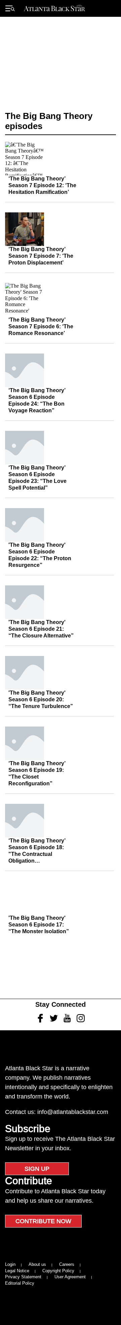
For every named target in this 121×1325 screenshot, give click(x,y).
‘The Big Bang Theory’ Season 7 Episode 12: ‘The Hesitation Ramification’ (42, 185)
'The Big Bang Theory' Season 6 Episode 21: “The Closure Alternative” (41, 628)
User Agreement (70, 1276)
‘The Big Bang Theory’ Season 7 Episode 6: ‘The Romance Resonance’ (40, 326)
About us (37, 1264)
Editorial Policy (19, 1283)
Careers (66, 1264)
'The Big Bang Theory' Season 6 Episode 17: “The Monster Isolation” (38, 924)
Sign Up (37, 1168)
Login (10, 1264)
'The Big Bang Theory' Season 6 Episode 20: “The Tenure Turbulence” (40, 699)
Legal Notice (17, 1270)
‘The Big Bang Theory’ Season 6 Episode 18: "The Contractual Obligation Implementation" (36, 854)
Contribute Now (43, 1221)
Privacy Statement (23, 1276)
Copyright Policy (58, 1270)
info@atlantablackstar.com (72, 1112)
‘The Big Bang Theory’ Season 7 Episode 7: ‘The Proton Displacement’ (40, 255)
